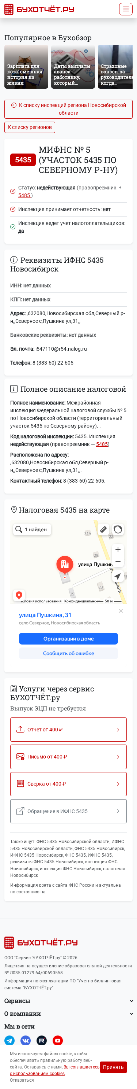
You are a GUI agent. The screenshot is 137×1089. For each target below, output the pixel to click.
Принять (113, 1067)
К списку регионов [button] (30, 127)
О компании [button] (22, 1013)
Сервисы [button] (17, 1000)
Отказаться (22, 1080)
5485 (24, 195)
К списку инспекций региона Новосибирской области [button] (72, 109)
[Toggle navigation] (126, 9)
